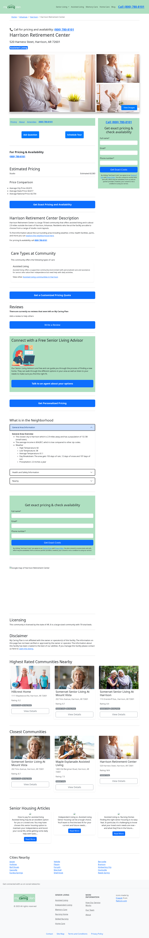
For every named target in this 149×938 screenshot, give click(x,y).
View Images (129, 107)
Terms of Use (47, 548)
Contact (49, 934)
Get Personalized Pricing (52, 403)
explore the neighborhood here (40, 235)
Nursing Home (61, 914)
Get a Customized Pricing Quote (52, 295)
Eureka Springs (16, 873)
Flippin (57, 864)
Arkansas (23, 17)
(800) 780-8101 (46, 121)
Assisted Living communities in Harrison (40, 277)
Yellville (57, 861)
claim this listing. (26, 648)
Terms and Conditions (77, 934)
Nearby (15, 481)
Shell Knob (58, 873)
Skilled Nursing (61, 919)
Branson (101, 864)
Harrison (34, 17)
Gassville (13, 870)
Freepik (119, 898)
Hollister (13, 864)
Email (14, 521)
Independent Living (63, 905)
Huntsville (102, 870)
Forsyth (57, 867)
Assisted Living (77, 7)
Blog (113, 7)
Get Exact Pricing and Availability (52, 204)
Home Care (105, 7)
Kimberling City (104, 867)
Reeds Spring (104, 873)
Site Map (60, 934)
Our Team (90, 910)
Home (14, 17)
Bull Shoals (14, 867)
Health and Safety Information (25, 472)
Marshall (57, 870)
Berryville (102, 861)
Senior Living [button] (62, 7)
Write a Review (52, 324)
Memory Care (92, 7)
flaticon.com (121, 901)
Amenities (31, 121)
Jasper (12, 861)
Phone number (18, 531)
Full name (16, 511)
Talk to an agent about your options (52, 383)
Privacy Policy (59, 548)
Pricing (13, 121)
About (22, 121)
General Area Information (23, 427)
